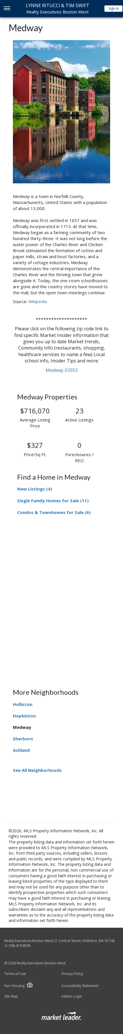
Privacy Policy (72, 974)
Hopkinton (24, 716)
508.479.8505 (20, 945)
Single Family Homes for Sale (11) (53, 500)
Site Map (11, 996)
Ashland (21, 750)
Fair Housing (14, 985)
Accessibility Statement (79, 986)
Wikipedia (37, 301)
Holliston (22, 704)
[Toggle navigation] (6, 8)
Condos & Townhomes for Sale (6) (54, 512)
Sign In (113, 8)
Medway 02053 (62, 370)
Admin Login (71, 996)
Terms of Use (15, 974)
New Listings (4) (34, 489)
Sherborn (23, 738)
